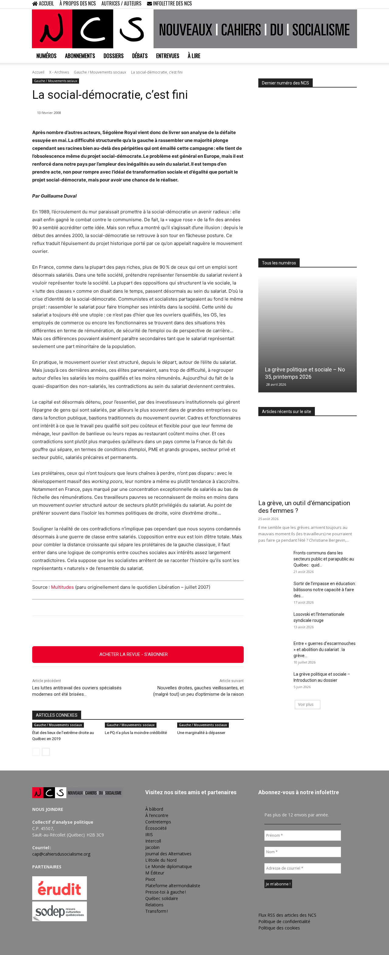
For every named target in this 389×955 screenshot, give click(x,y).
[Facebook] (322, 4)
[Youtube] (352, 4)
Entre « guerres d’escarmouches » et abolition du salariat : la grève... (325, 649)
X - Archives (59, 72)
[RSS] (332, 4)
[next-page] (46, 752)
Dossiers (114, 56)
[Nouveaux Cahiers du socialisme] (194, 28)
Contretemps (158, 822)
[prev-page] (36, 752)
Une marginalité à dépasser (201, 732)
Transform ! (156, 911)
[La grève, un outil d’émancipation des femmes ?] (307, 459)
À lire (194, 56)
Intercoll (153, 841)
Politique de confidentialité (284, 921)
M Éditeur (154, 873)
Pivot (150, 879)
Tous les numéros (279, 262)
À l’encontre (156, 815)
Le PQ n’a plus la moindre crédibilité (136, 732)
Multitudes (62, 587)
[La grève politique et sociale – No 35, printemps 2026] (307, 333)
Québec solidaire (161, 898)
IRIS (149, 834)
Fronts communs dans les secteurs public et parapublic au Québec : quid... (324, 558)
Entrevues (167, 56)
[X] (342, 4)
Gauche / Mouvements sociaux (100, 72)
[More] (171, 631)
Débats (140, 56)
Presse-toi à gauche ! (165, 892)
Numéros (46, 56)
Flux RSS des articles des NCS (287, 915)
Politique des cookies (279, 928)
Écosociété (156, 828)
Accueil (38, 72)
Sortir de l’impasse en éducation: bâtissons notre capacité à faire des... (325, 589)
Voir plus (305, 704)
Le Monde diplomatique (168, 866)
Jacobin (152, 847)
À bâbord (154, 809)
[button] (313, 4)
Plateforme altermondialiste (172, 885)
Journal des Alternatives (168, 854)
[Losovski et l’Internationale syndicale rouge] (273, 622)
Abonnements (80, 56)
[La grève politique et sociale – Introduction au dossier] (273, 681)
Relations (154, 905)
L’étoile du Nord (161, 860)
